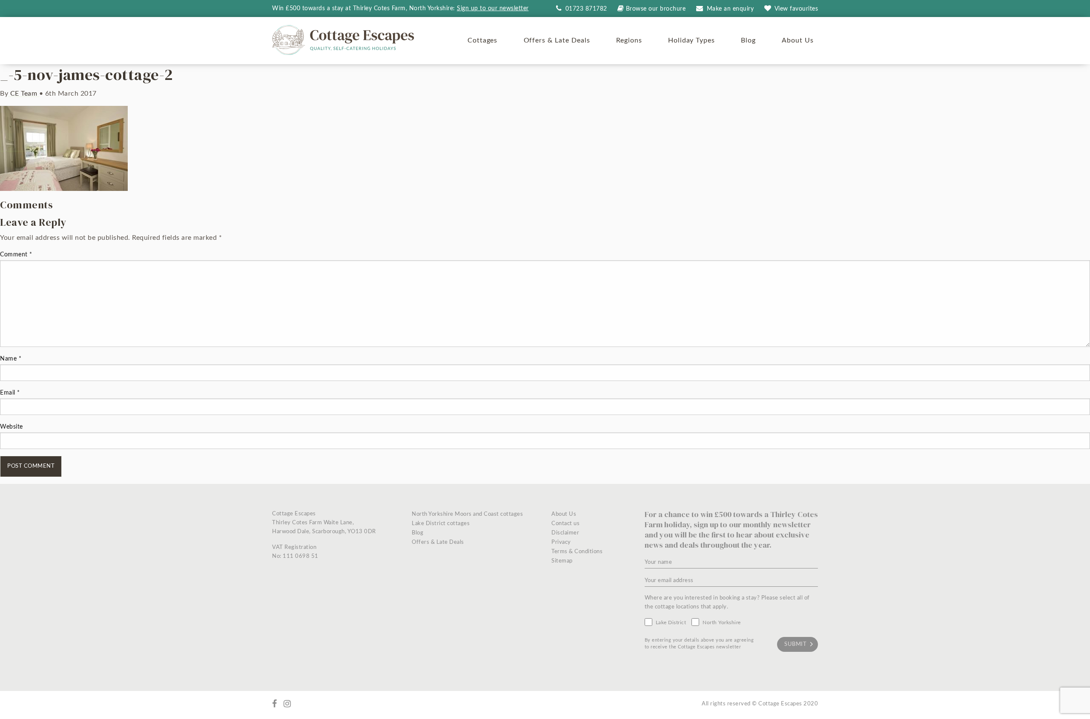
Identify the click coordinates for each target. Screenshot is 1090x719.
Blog (748, 40)
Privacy (561, 542)
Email (10, 393)
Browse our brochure (656, 9)
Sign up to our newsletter (493, 8)
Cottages (483, 40)
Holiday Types (691, 40)
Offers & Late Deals (557, 40)
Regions (629, 40)
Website (11, 427)
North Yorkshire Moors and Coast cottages (467, 514)
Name (10, 359)
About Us (798, 40)
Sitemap (562, 561)
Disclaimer (565, 533)
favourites (796, 9)
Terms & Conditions (576, 551)
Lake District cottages (441, 523)
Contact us (565, 523)
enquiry (730, 9)
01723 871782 (585, 9)
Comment (16, 255)
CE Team (23, 93)
